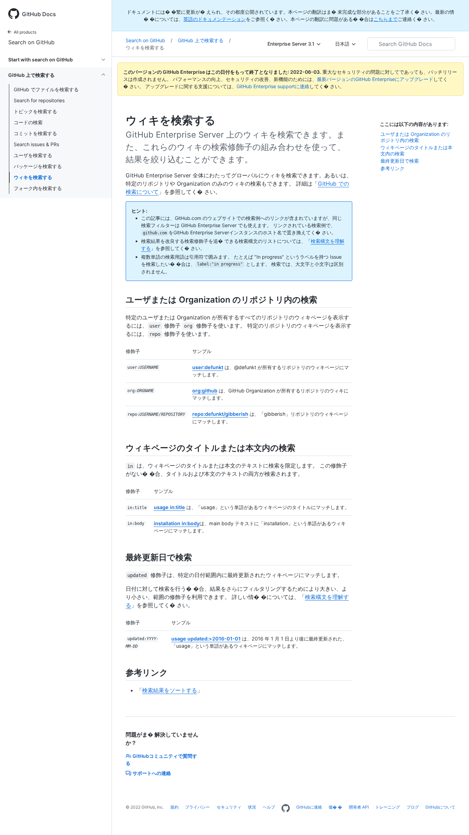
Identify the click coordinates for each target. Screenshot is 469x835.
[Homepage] (286, 808)
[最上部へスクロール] (454, 820)
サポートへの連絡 (152, 773)
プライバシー (197, 807)
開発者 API (359, 807)
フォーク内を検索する (38, 188)
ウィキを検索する (33, 177)
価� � (335, 807)
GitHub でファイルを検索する (46, 89)
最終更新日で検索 (399, 161)
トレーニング (387, 807)
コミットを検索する (35, 133)
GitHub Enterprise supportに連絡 (273, 86)
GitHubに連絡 (309, 807)
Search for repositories (39, 100)
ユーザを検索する (33, 155)
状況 (252, 807)
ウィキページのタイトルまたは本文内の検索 (416, 150)
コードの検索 (28, 122)
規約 (174, 807)
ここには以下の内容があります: (414, 124)
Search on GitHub (31, 42)
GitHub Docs (39, 14)
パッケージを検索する (38, 166)
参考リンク (392, 168)
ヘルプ (269, 807)
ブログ (413, 807)
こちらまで (386, 19)
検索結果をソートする (169, 690)
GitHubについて (440, 807)
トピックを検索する (35, 111)
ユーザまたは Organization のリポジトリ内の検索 (415, 137)
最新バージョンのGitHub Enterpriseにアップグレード (375, 79)
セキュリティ (229, 807)
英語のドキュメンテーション (214, 19)
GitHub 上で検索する (204, 40)
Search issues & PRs (36, 144)
